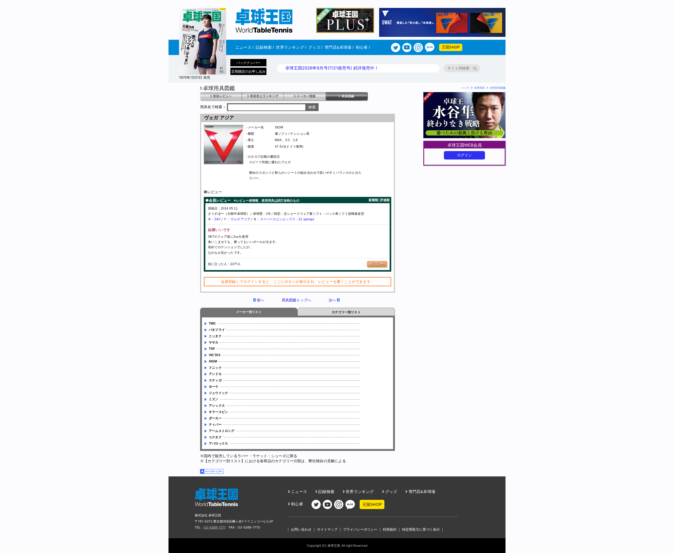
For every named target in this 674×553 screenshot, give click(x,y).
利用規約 (390, 529)
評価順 (385, 200)
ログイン (464, 155)
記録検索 (265, 47)
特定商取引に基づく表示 (421, 529)
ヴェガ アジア (240, 219)
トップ (465, 87)
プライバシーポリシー (360, 529)
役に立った (377, 264)
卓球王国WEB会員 (464, 145)
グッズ (315, 47)
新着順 (373, 200)
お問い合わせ (301, 529)
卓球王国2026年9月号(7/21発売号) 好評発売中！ (332, 68)
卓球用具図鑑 (498, 87)
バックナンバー (248, 63)
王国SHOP (451, 47)
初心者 (363, 47)
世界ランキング (291, 47)
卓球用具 (479, 87)
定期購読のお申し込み (248, 71)
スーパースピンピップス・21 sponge (287, 219)
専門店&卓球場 (339, 47)
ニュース (244, 47)
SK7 (217, 219)
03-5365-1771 (215, 527)
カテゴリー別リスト (346, 312)
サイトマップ (327, 529)
